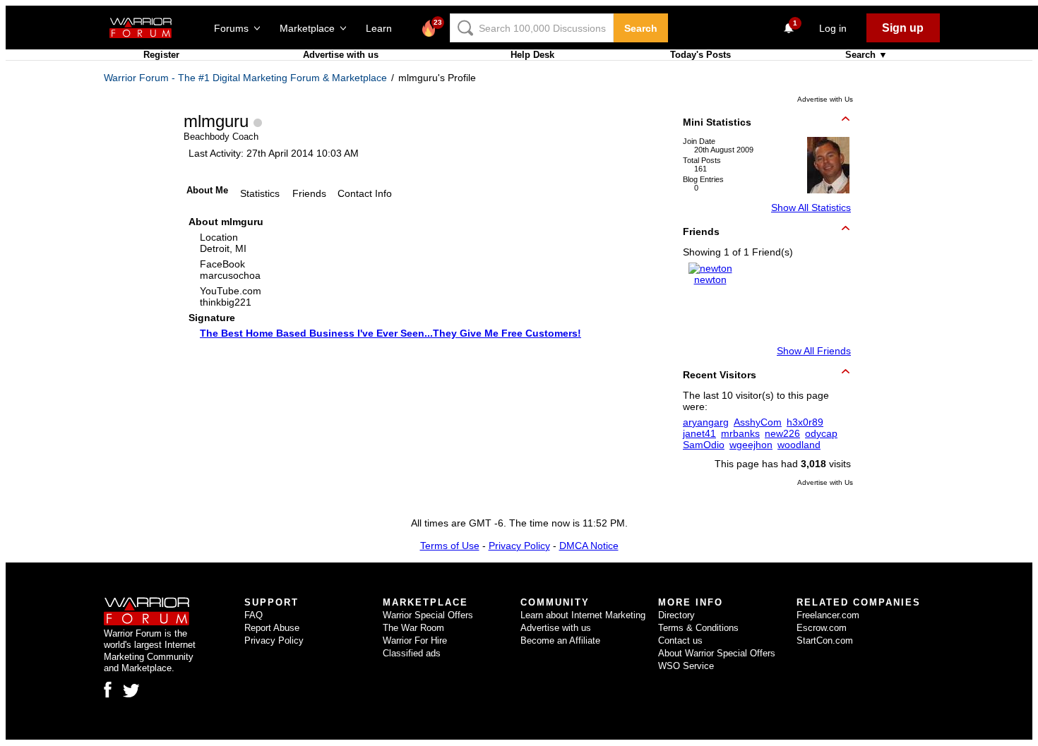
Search (640, 28)
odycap (821, 433)
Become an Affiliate (560, 640)
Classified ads (412, 653)
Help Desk (532, 54)
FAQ (253, 615)
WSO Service (686, 666)
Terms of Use (449, 545)
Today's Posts (700, 54)
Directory (676, 615)
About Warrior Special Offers (716, 653)
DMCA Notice (589, 545)
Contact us (680, 640)
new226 (782, 433)
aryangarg (706, 422)
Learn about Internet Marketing (582, 615)
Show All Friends (814, 350)
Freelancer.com (828, 615)
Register (161, 54)
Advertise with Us (825, 99)
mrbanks (740, 433)
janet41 (699, 433)
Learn (383, 28)
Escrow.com (822, 627)
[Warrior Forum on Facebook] (108, 689)
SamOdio (703, 444)
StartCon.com (825, 640)
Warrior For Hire (415, 640)
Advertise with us (340, 54)
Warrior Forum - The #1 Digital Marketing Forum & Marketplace (245, 77)
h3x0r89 (805, 422)
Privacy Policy (519, 545)
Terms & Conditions (698, 627)
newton (710, 279)
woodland (799, 444)
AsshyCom (758, 422)
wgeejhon (750, 444)
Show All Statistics (811, 207)
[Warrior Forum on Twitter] (131, 691)
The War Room (413, 627)
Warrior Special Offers (428, 615)
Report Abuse (271, 627)
